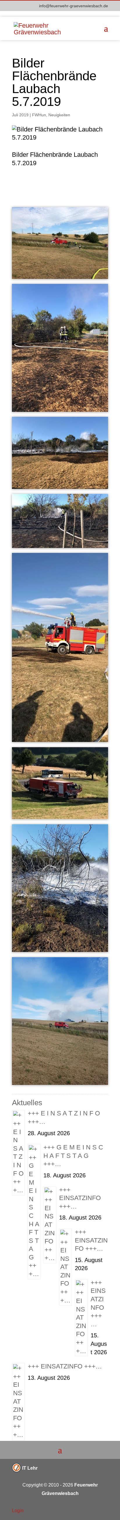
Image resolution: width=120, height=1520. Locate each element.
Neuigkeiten (59, 115)
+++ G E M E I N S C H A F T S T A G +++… (73, 1155)
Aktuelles (27, 1102)
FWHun (39, 115)
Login (18, 1510)
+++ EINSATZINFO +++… (80, 1198)
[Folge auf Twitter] (91, 1511)
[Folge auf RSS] (103, 1511)
